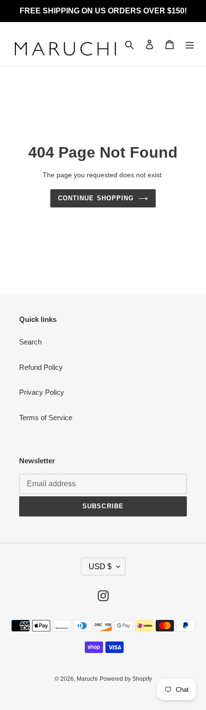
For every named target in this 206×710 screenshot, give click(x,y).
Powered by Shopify (126, 679)
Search (30, 342)
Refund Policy (41, 367)
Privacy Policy (41, 392)
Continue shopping (96, 198)
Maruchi (87, 679)
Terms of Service (45, 417)
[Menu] (190, 44)
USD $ (100, 566)
